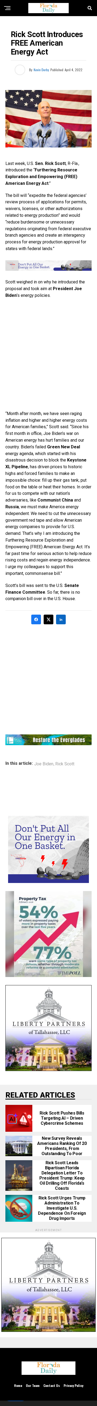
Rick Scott (64, 764)
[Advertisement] (48, 354)
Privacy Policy (73, 1385)
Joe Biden (43, 764)
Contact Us (51, 1385)
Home (18, 1385)
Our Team (33, 1385)
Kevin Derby (41, 69)
